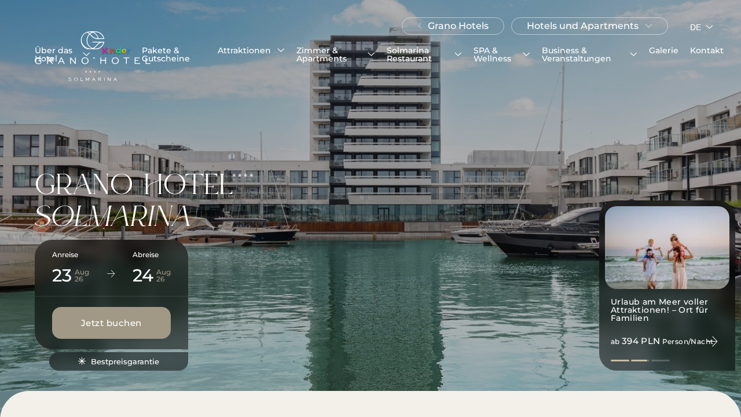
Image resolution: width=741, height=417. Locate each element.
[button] (62, 54)
